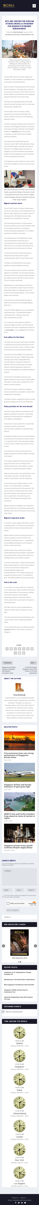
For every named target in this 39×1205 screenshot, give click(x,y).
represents (15, 131)
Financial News (25, 34)
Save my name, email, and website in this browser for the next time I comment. (19, 896)
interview (7, 629)
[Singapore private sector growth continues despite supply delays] (19, 833)
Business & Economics (12, 34)
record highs (10, 330)
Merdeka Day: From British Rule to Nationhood (19, 979)
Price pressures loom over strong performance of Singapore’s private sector (19, 755)
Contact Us (15, 1198)
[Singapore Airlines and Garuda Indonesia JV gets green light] (19, 772)
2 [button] (20, 962)
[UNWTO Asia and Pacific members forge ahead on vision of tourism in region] (19, 801)
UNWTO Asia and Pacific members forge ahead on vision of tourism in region (19, 816)
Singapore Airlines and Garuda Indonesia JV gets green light (17, 786)
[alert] (19, 1012)
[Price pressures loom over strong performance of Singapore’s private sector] (19, 740)
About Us (23, 1198)
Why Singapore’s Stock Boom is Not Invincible (19, 985)
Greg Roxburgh (18, 32)
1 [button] (18, 962)
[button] (3, 946)
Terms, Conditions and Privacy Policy (19, 1200)
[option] (19, 944)
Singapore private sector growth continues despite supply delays (18, 846)
